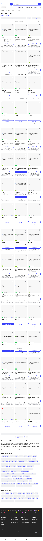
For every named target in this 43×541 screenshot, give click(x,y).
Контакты (3, 520)
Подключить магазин (25, 519)
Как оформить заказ (14, 522)
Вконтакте (3, 524)
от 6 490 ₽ (4, 344)
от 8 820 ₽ (17, 192)
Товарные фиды (34, 522)
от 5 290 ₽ (4, 319)
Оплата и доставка (14, 519)
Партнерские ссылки (35, 520)
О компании (3, 519)
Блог (2, 522)
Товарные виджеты (34, 519)
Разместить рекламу (25, 520)
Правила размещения (25, 522)
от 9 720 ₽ (17, 167)
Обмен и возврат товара (15, 520)
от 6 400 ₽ (17, 242)
